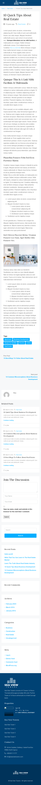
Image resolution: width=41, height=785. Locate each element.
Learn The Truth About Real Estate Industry (19, 563)
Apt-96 (17, 708)
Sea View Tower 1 (10, 724)
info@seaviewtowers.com (15, 757)
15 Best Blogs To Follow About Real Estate (19, 457)
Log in (8, 655)
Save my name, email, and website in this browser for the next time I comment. (17, 510)
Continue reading (8, 420)
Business (9, 628)
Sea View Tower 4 (10, 737)
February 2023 (11, 604)
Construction (10, 631)
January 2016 (11, 611)
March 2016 (10, 607)
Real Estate (10, 8)
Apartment (7, 339)
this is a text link (15, 48)
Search (20, 536)
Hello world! (8, 554)
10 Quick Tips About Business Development (19, 412)
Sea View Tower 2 (10, 729)
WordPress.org (11, 665)
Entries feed (10, 658)
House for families (10, 343)
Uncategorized (11, 638)
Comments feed (11, 662)
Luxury (29, 343)
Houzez (21, 343)
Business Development (21, 339)
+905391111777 (12, 753)
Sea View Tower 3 (10, 733)
